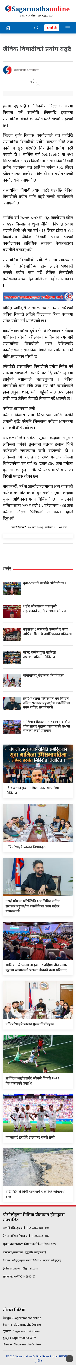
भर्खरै (7, 568)
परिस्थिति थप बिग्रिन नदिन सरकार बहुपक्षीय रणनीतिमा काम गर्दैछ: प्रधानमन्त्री (46, 703)
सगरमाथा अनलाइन (26, 70)
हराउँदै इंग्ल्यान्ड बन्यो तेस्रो (30, 1137)
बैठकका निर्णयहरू (43, 675)
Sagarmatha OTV (24, 1338)
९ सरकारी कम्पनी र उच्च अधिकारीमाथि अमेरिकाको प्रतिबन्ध (47, 631)
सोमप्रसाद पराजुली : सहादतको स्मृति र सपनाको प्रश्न (44, 608)
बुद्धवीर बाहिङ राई (35, 1252)
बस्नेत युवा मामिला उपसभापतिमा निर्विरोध (39, 654)
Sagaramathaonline (27, 1318)
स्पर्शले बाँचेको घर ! (44, 583)
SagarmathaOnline (27, 1325)
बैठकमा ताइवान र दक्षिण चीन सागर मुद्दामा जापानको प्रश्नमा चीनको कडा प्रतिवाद (46, 726)
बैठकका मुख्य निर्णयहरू (30, 1023)
